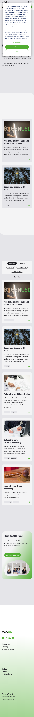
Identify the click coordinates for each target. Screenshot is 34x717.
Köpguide (11, 267)
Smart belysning (9, 159)
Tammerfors (6, 694)
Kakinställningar (17, 42)
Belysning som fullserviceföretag (12, 441)
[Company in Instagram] (6, 638)
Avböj (17, 51)
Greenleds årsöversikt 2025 (14, 188)
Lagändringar (22, 267)
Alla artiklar (12, 263)
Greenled (7, 205)
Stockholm (6, 644)
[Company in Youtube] (13, 638)
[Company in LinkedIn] (9, 638)
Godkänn (17, 46)
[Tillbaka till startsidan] (14, 632)
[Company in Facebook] (3, 638)
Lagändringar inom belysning (13, 487)
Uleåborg (5, 669)
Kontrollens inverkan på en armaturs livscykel (16, 142)
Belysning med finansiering (17, 394)
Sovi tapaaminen (12, 555)
